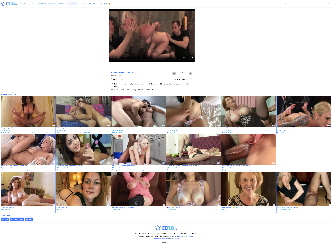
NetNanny (172, 238)
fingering (143, 84)
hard (148, 84)
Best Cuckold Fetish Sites (17, 219)
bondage (176, 84)
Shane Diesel (254, 170)
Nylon (173, 170)
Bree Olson (31, 170)
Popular (24, 4)
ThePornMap (29, 219)
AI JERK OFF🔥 (105, 4)
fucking (131, 84)
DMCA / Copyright (139, 233)
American (115, 132)
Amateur (170, 132)
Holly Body (33, 132)
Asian (174, 132)
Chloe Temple (147, 170)
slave (182, 84)
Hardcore (140, 90)
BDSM (116, 90)
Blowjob (60, 170)
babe (126, 84)
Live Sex (73, 4)
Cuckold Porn (5, 219)
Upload (194, 233)
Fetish (127, 90)
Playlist (63, 4)
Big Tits (4, 132)
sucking (166, 84)
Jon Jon (141, 170)
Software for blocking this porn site (160, 238)
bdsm (170, 84)
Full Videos (82, 4)
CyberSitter (176, 238)
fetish (152, 84)
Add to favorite (182, 79)
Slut (157, 90)
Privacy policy (185, 233)
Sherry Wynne (87, 132)
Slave (153, 90)
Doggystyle (119, 170)
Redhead (229, 132)
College (120, 132)
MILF (8, 132)
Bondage (122, 90)
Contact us (150, 233)
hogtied (116, 86)
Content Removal (162, 233)
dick (161, 84)
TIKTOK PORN (93, 4)
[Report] (191, 79)
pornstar (137, 84)
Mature (59, 132)
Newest (32, 4)
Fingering (133, 90)
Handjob (64, 170)
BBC (224, 170)
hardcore (116, 84)
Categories (42, 4)
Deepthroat (228, 170)
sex (122, 84)
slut (157, 84)
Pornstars (53, 4)
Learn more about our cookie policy (185, 236)
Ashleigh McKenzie (199, 170)
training (187, 84)
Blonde (283, 132)
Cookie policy (173, 233)
